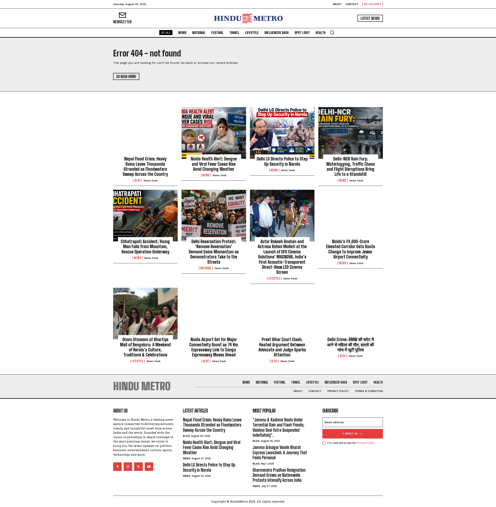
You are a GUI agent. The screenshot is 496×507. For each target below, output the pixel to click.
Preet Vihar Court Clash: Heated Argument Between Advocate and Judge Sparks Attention (282, 347)
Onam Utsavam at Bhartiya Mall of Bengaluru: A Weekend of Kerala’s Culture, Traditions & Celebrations (145, 347)
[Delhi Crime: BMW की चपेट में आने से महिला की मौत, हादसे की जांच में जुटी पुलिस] (350, 313)
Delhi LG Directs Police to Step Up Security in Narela (282, 161)
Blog (137, 180)
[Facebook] (117, 466)
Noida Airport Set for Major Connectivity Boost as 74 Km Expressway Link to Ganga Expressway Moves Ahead (213, 347)
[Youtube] (149, 466)
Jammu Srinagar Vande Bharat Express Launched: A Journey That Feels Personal (280, 452)
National (206, 268)
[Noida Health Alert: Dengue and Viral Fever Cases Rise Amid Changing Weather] (214, 133)
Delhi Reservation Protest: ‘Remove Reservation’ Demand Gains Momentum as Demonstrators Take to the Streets (214, 252)
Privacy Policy (365, 443)
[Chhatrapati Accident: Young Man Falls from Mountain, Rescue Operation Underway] (145, 215)
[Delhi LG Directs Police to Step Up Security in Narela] (282, 133)
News (205, 175)
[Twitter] (138, 466)
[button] (332, 32)
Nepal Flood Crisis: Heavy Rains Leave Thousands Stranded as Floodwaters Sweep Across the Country (145, 166)
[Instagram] (128, 466)
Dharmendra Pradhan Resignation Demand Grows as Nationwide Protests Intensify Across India (279, 475)
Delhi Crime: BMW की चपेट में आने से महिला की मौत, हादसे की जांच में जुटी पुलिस (350, 344)
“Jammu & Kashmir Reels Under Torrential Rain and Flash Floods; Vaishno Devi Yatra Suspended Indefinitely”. (278, 427)
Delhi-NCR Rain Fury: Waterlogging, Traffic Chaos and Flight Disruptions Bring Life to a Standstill (350, 166)
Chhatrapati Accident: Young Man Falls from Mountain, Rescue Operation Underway (145, 246)
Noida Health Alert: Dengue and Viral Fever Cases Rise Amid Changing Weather (214, 164)
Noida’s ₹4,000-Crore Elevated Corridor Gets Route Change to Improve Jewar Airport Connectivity (350, 249)
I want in (350, 433)
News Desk (151, 180)
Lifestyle (274, 278)
